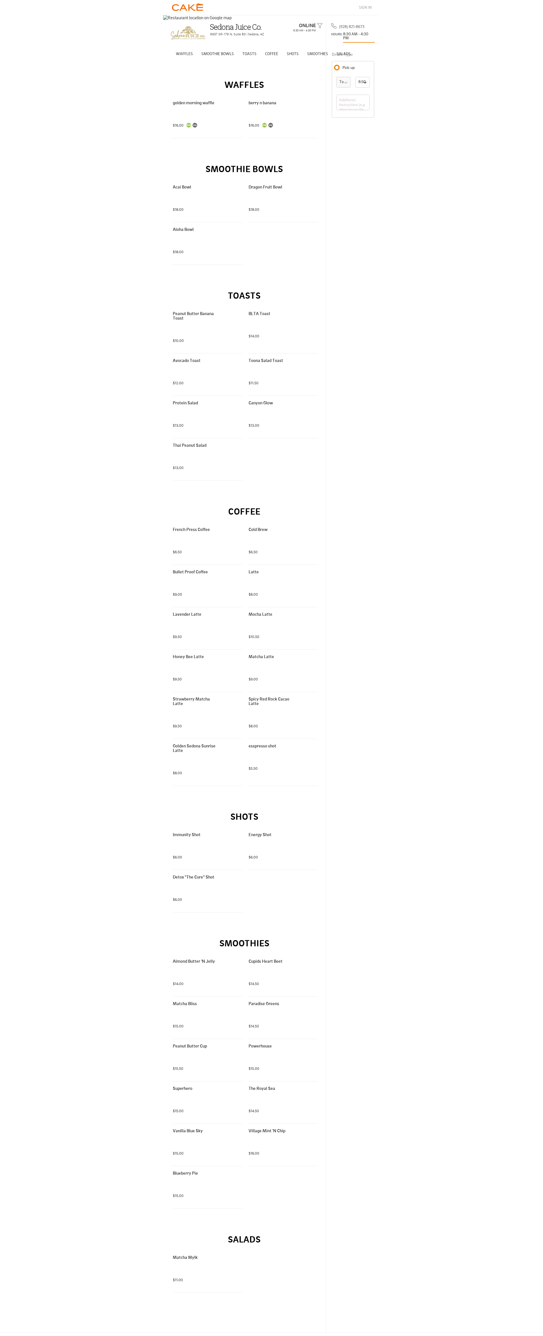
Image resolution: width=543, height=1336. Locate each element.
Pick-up (348, 68)
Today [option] (344, 81)
